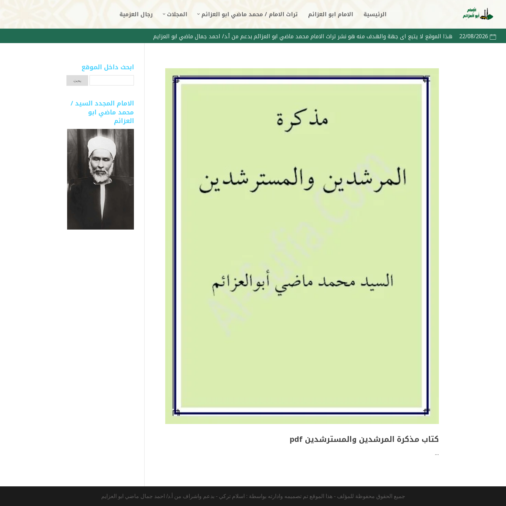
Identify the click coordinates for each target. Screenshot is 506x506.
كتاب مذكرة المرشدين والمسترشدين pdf (364, 439)
